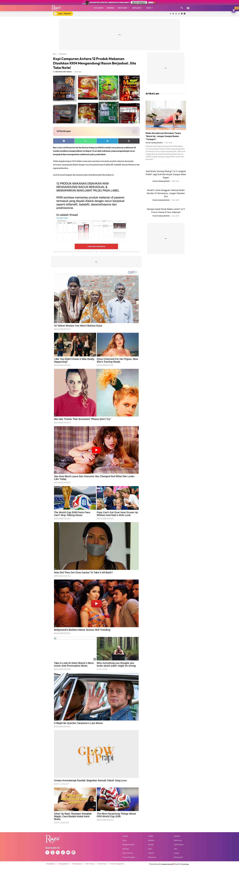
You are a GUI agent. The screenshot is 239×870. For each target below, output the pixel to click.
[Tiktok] (179, 13)
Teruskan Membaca (96, 246)
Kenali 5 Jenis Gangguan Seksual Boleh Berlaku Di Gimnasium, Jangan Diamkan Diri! (166, 193)
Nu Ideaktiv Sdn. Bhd (167, 864)
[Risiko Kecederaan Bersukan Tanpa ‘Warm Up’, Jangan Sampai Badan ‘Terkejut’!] (166, 115)
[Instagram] (173, 13)
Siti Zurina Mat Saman (63, 72)
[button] (182, 8)
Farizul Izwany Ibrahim (154, 143)
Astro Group (185, 864)
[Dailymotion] (184, 13)
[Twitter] (176, 13)
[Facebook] (170, 13)
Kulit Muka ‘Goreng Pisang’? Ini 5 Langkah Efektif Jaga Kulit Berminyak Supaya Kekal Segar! (166, 174)
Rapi (54, 54)
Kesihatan (63, 54)
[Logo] (56, 8)
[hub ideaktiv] (188, 7)
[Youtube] (181, 13)
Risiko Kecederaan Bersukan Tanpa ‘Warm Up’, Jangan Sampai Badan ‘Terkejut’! (163, 136)
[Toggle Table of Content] (133, 131)
